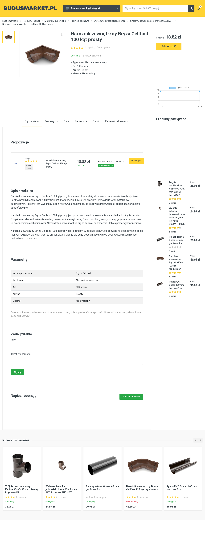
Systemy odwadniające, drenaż (109, 21)
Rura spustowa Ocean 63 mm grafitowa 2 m (176, 240)
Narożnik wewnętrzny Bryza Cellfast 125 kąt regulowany (176, 262)
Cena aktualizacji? (106, 165)
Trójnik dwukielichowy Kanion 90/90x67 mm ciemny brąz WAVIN (177, 188)
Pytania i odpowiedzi (117, 121)
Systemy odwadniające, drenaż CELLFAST (151, 21)
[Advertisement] (179, 66)
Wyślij (17, 372)
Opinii (96, 121)
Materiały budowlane (55, 21)
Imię (13, 339)
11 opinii (89, 47)
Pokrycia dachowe (80, 21)
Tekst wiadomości (21, 354)
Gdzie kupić (168, 46)
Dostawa (29, 168)
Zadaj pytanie (103, 47)
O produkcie (32, 121)
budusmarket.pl (10, 21)
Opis (66, 121)
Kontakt (29, 165)
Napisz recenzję (131, 396)
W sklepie (136, 160)
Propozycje (51, 121)
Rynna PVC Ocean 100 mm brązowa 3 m (176, 284)
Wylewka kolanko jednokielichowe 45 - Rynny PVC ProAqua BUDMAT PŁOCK (61, 491)
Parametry (81, 121)
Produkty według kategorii (85, 8)
